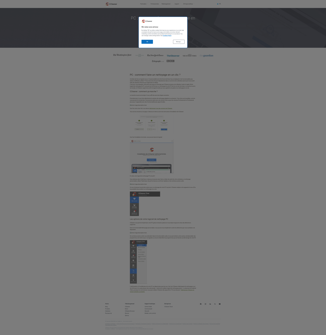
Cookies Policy (167, 35)
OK (147, 41)
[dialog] (163, 32)
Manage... (179, 41)
